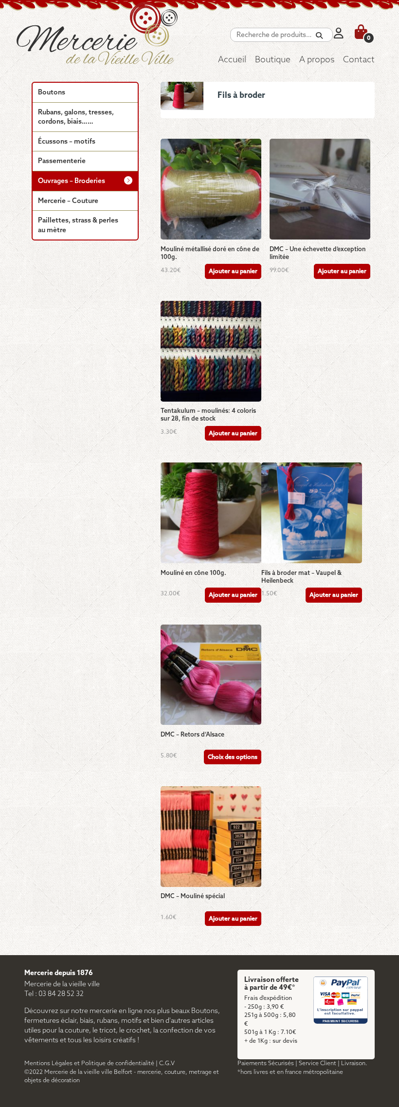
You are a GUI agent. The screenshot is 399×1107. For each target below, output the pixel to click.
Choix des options (232, 757)
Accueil (232, 60)
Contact (359, 60)
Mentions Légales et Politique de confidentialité (89, 1063)
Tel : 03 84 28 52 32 (54, 994)
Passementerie (62, 161)
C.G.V (167, 1063)
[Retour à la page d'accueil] (108, 41)
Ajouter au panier (233, 271)
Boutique (272, 60)
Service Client (317, 1063)
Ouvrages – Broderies (71, 181)
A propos (316, 60)
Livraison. (354, 1063)
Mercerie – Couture (68, 201)
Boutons (51, 93)
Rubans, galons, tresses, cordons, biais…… (76, 118)
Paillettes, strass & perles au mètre (78, 226)
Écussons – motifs (66, 142)
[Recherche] (319, 36)
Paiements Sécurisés (265, 1063)
